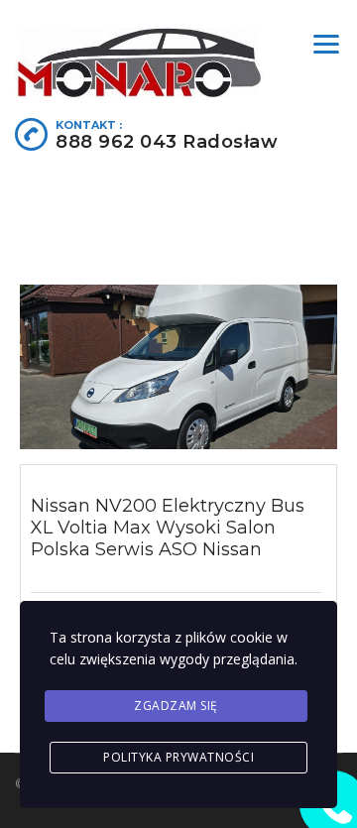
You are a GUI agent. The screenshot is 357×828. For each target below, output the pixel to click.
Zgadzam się (176, 705)
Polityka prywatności (178, 757)
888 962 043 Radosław (167, 142)
